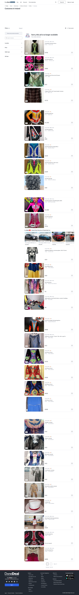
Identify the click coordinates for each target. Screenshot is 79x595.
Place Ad (62, 2)
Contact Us (43, 581)
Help (42, 574)
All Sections (16, 5)
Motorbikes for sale (32, 576)
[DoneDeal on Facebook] (6, 581)
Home (11, 5)
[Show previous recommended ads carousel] (71, 230)
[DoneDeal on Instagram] (17, 581)
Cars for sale (31, 574)
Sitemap (30, 583)
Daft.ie (30, 589)
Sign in (12, 584)
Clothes (30, 5)
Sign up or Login (70, 2)
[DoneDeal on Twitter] (9, 581)
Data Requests (44, 583)
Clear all (20, 28)
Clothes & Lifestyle (23, 5)
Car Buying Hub (31, 585)
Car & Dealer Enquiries (58, 580)
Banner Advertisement (58, 582)
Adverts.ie (30, 591)
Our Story (55, 574)
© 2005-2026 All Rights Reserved (68, 592)
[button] (32, 2)
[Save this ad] (72, 52)
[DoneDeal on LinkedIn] (14, 581)
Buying (42, 576)
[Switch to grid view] (66, 28)
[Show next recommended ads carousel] (73, 230)
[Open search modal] (56, 2)
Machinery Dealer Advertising (59, 584)
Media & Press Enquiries (58, 576)
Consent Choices (44, 585)
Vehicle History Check (33, 581)
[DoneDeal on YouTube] (11, 581)
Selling (42, 578)
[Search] (6, 37)
